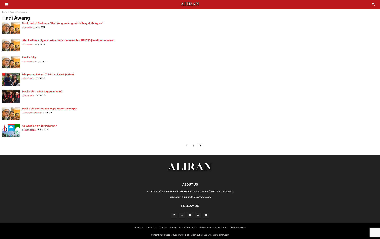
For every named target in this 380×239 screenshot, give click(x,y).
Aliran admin (28, 27)
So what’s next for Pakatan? (39, 125)
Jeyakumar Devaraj (31, 112)
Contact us (151, 227)
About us (138, 227)
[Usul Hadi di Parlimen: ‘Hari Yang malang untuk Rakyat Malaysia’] (11, 34)
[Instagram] (182, 214)
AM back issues (238, 227)
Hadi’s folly (29, 57)
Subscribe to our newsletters (214, 227)
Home (4, 12)
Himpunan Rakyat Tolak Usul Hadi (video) (48, 74)
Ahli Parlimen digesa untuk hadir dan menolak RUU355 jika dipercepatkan (68, 40)
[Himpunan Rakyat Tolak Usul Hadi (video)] (11, 85)
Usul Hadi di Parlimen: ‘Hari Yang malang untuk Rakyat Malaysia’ (62, 23)
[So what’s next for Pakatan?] (11, 136)
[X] (198, 214)
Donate (163, 227)
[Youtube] (206, 214)
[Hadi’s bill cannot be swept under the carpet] (11, 119)
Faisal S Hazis (29, 129)
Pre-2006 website (188, 227)
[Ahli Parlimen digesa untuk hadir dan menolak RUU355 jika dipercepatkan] (11, 51)
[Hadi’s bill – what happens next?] (11, 102)
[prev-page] (180, 146)
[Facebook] (174, 214)
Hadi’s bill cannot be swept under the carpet (49, 108)
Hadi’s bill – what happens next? (42, 91)
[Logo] (190, 175)
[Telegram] (190, 214)
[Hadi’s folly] (11, 68)
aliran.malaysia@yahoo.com (196, 196)
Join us (173, 227)
